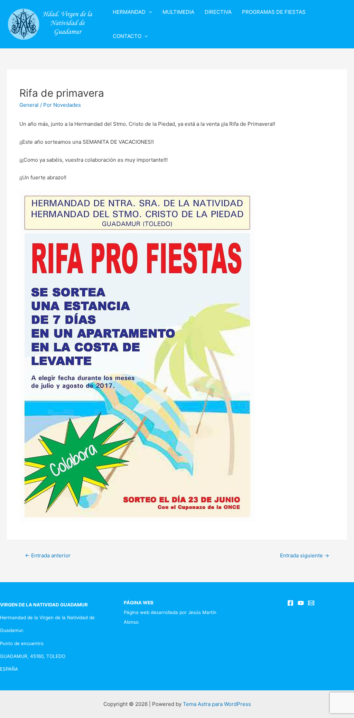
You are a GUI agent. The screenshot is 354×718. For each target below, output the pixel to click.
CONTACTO (127, 36)
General (29, 105)
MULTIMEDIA (178, 12)
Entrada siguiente (304, 555)
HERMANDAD (129, 12)
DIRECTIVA (218, 12)
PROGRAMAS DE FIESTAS (274, 12)
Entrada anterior (48, 555)
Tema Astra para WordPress (217, 704)
